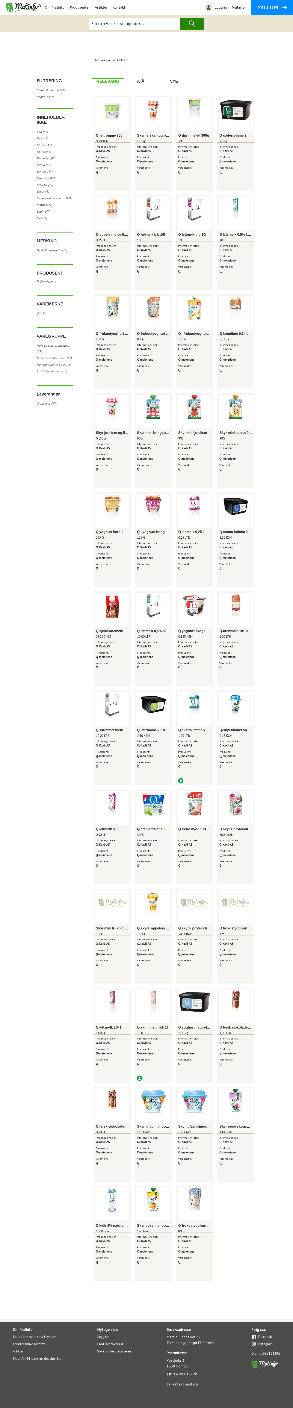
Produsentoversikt (110, 1344)
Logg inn (103, 1336)
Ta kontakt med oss (182, 1384)
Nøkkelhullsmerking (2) (52, 250)
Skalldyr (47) (45, 185)
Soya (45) (43, 191)
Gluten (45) (44, 145)
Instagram (265, 1344)
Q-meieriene (48, 281)
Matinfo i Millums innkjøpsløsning (37, 1358)
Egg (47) (42, 132)
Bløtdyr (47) (44, 205)
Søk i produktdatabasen (114, 1351)
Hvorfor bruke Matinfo (29, 1344)
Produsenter (80, 7)
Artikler (101, 7)
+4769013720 (185, 1374)
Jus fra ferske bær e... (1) (52, 371)
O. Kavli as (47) (46, 403)
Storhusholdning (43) (51, 90)
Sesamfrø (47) (45, 178)
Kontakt (118, 7)
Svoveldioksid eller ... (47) (54, 198)
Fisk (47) (42, 138)
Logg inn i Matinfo (229, 7)
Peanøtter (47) (46, 158)
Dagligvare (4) (46, 97)
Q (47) (41, 313)
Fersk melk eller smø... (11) (54, 358)
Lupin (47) (43, 211)
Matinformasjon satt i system (34, 1336)
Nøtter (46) (44, 152)
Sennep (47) (44, 172)
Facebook (265, 1336)
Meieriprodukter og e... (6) (54, 365)
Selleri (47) (44, 165)
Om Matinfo (55, 7)
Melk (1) (42, 218)
